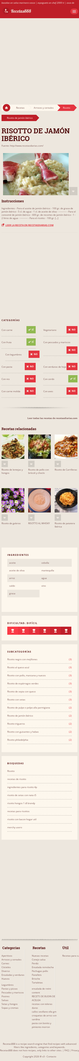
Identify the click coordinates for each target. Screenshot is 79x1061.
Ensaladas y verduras (13, 975)
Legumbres (8, 984)
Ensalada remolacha (43, 967)
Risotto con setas (16, 699)
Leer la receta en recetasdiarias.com (29, 225)
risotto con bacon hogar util (21, 819)
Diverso (6, 971)
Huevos (6, 978)
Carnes (5, 963)
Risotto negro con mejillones (22, 659)
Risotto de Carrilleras (66, 469)
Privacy (75, 1050)
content (36, 992)
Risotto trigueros (16, 723)
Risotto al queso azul (18, 667)
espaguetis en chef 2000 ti (51, 2)
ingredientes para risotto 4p (22, 787)
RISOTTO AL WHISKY (39, 523)
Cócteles (6, 967)
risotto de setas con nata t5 (21, 795)
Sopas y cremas (10, 1007)
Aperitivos (7, 955)
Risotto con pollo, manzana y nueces (26, 675)
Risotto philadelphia (17, 739)
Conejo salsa (38, 959)
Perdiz (35, 963)
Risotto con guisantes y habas (23, 731)
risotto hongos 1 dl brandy (21, 803)
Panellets (37, 975)
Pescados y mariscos (13, 992)
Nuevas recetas (40, 955)
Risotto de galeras (11, 523)
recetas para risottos (18, 811)
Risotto (66, 107)
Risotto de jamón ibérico (20, 118)
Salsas (5, 1000)
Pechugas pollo (40, 971)
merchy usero (14, 827)
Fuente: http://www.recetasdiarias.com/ (22, 145)
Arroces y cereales (44, 107)
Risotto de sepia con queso (21, 691)
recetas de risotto (16, 779)
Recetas (20, 107)
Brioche (36, 978)
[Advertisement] (39, 57)
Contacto (51, 1056)
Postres (6, 996)
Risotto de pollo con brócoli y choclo (38, 471)
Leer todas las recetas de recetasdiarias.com (52, 418)
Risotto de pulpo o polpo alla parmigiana (28, 707)
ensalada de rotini (41, 988)
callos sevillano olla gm (44, 1011)
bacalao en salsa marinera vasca (18, 2)
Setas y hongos (10, 1004)
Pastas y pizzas (10, 988)
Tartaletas (37, 982)
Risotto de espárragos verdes (23, 683)
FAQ (66, 1050)
